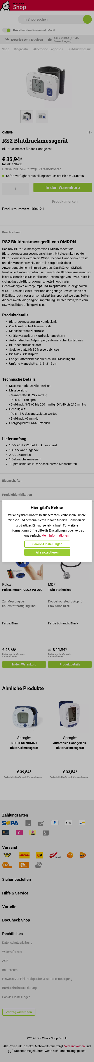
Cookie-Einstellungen (47, 544)
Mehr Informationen (55, 535)
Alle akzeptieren (47, 552)
